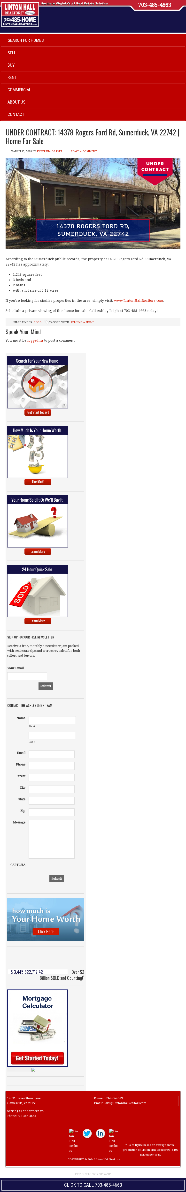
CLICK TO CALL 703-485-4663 (93, 1185)
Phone (20, 764)
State (21, 799)
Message (19, 822)
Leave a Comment (84, 151)
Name (20, 718)
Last (32, 741)
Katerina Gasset (49, 151)
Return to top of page (93, 1174)
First (32, 726)
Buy (11, 65)
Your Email (15, 668)
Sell (12, 52)
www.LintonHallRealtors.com (138, 300)
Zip (22, 811)
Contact (16, 114)
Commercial (19, 89)
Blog (37, 322)
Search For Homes (26, 40)
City (22, 787)
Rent (12, 77)
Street (21, 776)
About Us (16, 102)
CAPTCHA (17, 865)
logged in (35, 340)
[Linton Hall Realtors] (74, 1150)
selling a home (82, 322)
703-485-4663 (154, 5)
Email (21, 753)
